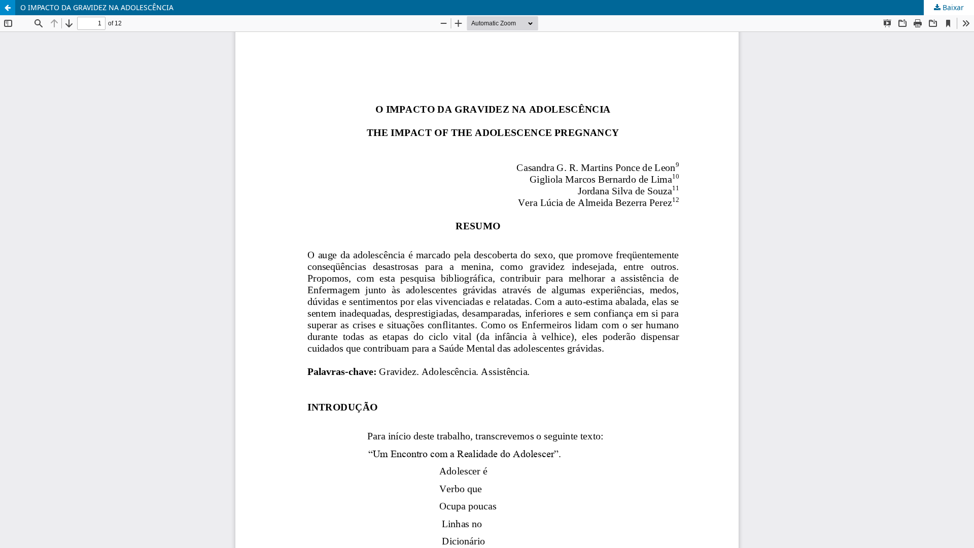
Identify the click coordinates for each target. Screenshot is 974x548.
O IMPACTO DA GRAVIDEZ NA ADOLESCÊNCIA (96, 7)
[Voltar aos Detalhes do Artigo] (7, 7)
